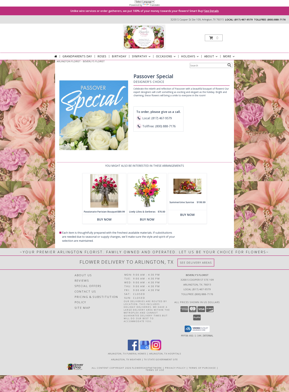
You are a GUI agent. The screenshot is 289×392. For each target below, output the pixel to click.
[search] (229, 65)
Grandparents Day (77, 56)
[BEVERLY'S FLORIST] (144, 36)
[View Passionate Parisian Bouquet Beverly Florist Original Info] (104, 191)
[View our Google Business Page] (144, 349)
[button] (214, 38)
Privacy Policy (175, 367)
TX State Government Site (161, 359)
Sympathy (139, 56)
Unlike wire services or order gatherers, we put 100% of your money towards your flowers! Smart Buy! (144, 11)
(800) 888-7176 (276, 19)
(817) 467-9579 (243, 19)
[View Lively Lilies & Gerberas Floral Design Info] (147, 191)
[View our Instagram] (156, 349)
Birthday (119, 56)
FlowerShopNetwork (147, 367)
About (209, 56)
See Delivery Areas (196, 263)
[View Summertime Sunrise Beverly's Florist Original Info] (187, 186)
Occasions (164, 56)
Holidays (188, 56)
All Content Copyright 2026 (111, 367)
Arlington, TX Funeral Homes (127, 353)
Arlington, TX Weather (126, 359)
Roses (102, 56)
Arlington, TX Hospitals (165, 353)
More (227, 56)
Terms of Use (155, 370)
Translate (155, 5)
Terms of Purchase (202, 367)
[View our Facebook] (133, 349)
